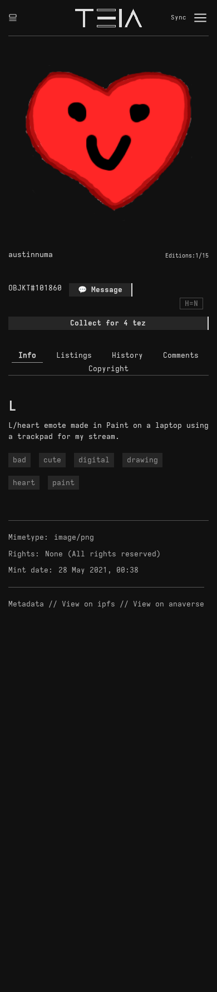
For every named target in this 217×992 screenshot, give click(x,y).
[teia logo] (108, 18)
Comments (181, 355)
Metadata (26, 604)
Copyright (108, 368)
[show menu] (200, 17)
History (127, 355)
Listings (74, 355)
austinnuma (30, 254)
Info (27, 355)
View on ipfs (88, 604)
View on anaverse (168, 604)
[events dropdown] (12, 17)
